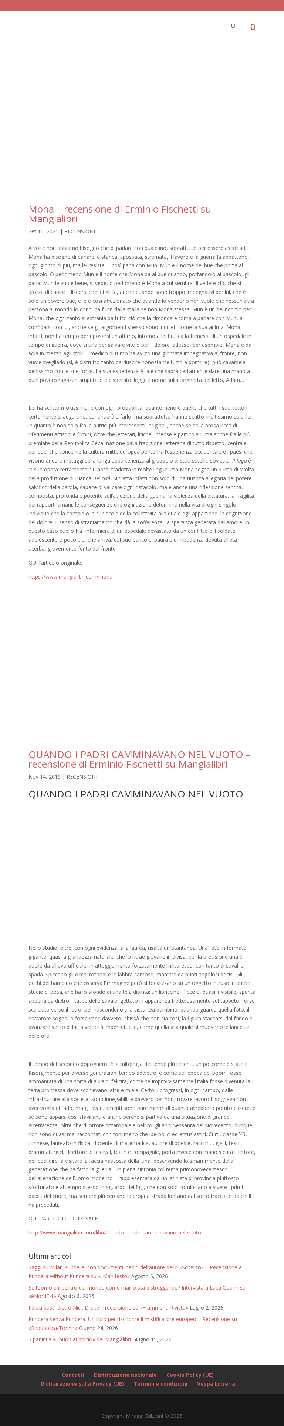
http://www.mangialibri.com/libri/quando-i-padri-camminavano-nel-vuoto (114, 1232)
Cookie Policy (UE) (190, 1374)
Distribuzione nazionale (125, 1374)
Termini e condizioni (160, 1383)
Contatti (73, 1374)
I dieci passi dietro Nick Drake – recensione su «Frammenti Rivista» (108, 1307)
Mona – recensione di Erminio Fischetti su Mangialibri (119, 213)
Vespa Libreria (216, 1383)
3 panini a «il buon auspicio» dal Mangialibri (79, 1339)
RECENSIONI (79, 231)
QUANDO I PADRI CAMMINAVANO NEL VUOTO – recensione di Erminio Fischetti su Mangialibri (139, 759)
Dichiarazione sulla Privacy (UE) (82, 1383)
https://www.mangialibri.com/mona (70, 576)
